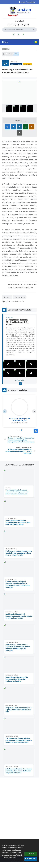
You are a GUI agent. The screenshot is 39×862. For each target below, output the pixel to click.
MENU (6, 42)
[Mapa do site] (25, 24)
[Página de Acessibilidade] (28, 24)
